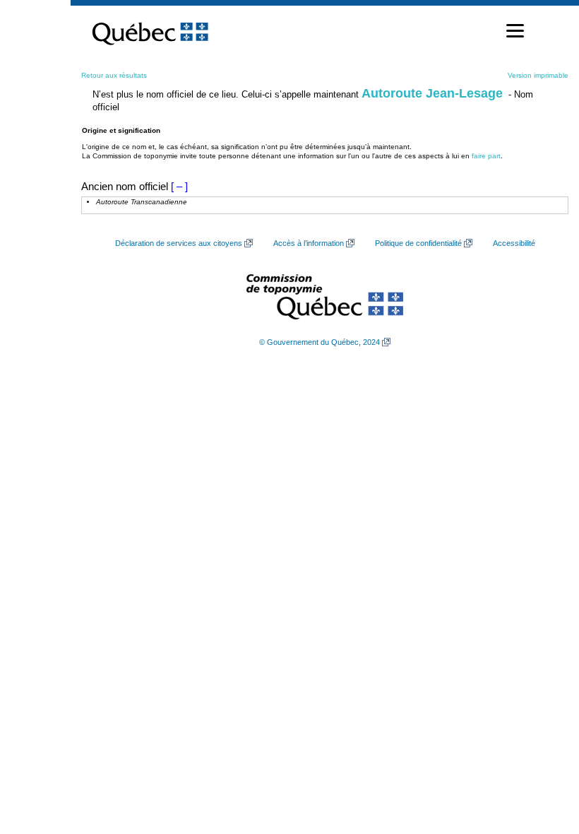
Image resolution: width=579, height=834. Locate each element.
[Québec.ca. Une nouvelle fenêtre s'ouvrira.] (150, 31)
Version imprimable (538, 75)
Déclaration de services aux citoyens (178, 243)
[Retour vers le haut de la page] (544, 756)
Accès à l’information (308, 243)
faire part (486, 156)
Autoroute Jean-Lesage (432, 93)
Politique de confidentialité (418, 243)
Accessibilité (514, 243)
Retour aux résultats (114, 75)
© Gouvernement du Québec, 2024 (319, 342)
